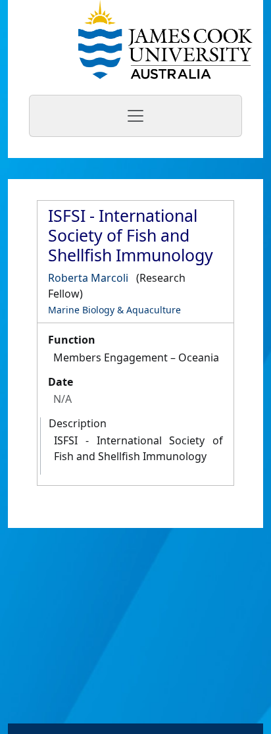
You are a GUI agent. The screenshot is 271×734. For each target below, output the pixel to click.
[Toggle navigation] (135, 116)
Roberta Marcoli (88, 278)
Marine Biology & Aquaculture (114, 309)
